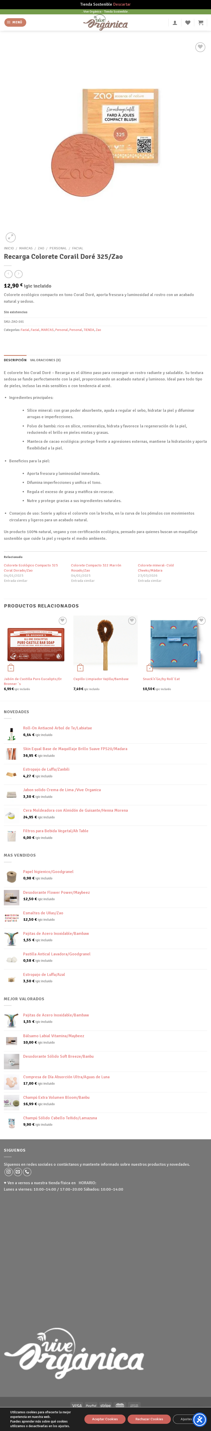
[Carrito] (200, 22)
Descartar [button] (122, 4)
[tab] (15, 360)
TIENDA (89, 330)
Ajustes (186, 1419)
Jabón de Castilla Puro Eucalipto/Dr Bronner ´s (33, 681)
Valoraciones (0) (45, 360)
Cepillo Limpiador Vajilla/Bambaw (100, 679)
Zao (41, 248)
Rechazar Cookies (149, 1419)
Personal (58, 248)
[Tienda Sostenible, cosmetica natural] (105, 22)
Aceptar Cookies (105, 1419)
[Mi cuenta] (175, 22)
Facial (77, 248)
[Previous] (4, 658)
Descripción (15, 360)
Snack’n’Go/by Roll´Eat (161, 679)
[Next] (207, 658)
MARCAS (26, 248)
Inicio (9, 248)
